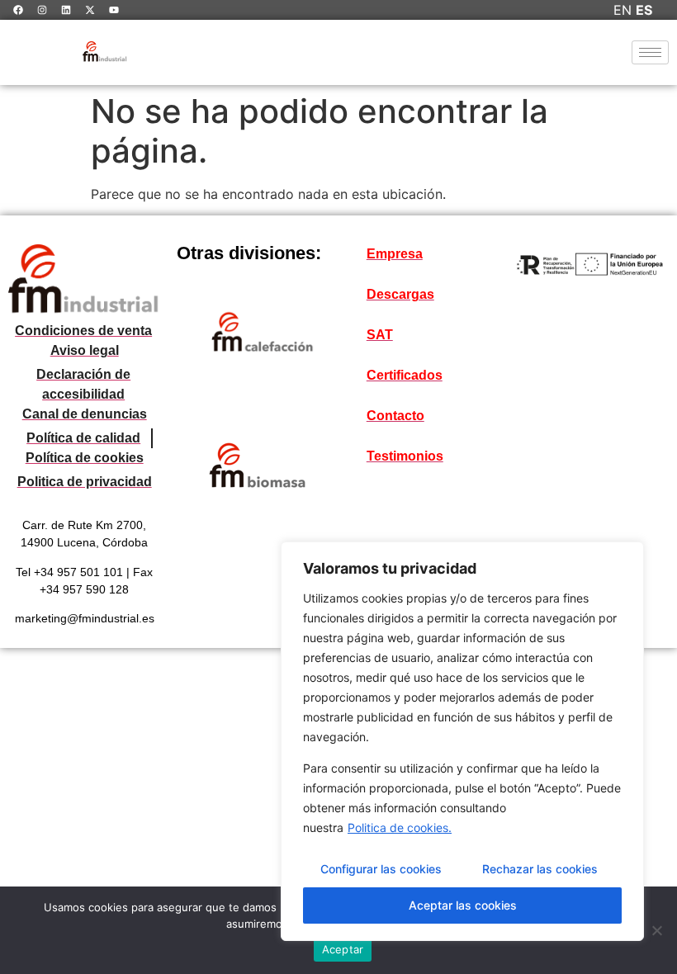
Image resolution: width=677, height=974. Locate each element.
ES (644, 10)
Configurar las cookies (381, 869)
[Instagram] (42, 10)
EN (622, 10)
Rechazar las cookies (540, 869)
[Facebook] (18, 10)
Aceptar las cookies (463, 905)
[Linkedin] (66, 10)
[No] (656, 930)
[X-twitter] (90, 10)
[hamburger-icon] (650, 52)
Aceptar (343, 949)
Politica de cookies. (400, 827)
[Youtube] (114, 10)
